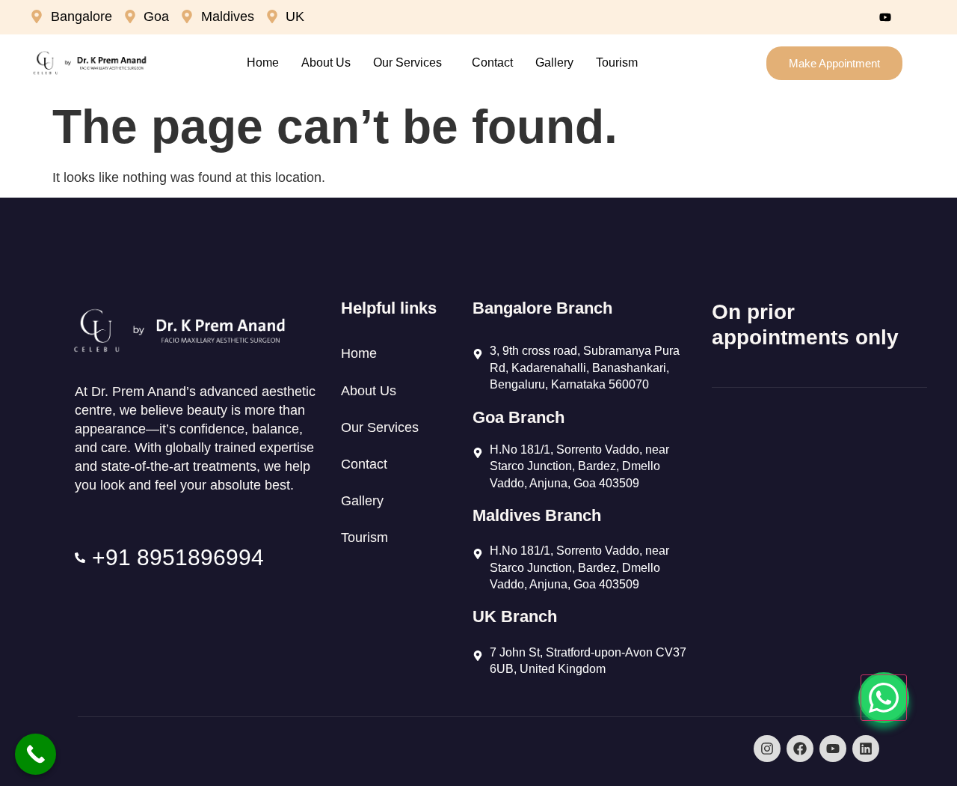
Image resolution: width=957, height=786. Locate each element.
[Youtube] (885, 17)
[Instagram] (917, 17)
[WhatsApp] (883, 697)
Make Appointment (834, 63)
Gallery (554, 62)
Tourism (617, 62)
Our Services (407, 62)
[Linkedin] (865, 748)
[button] (411, 63)
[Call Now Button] (35, 754)
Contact (492, 62)
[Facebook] (853, 17)
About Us (326, 62)
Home (263, 62)
